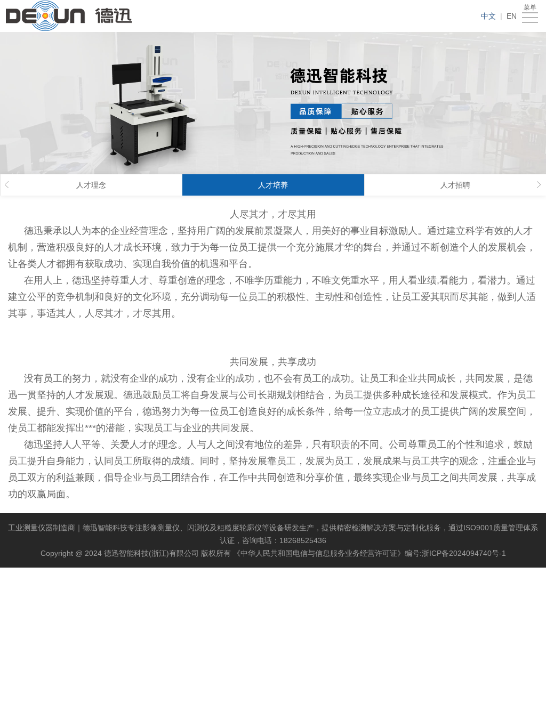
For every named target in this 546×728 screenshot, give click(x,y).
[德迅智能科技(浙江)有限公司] (69, 16)
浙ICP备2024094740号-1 (464, 553)
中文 (488, 16)
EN (512, 16)
